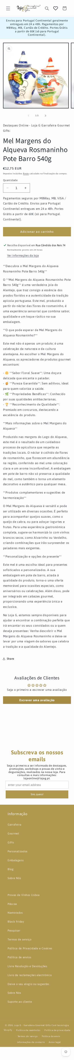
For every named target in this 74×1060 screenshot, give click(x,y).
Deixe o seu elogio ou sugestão (28, 984)
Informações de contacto (31, 1042)
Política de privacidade (57, 1030)
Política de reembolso (28, 1030)
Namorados (15, 912)
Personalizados (18, 851)
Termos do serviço (28, 1036)
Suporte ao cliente (20, 1001)
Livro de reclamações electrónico (30, 975)
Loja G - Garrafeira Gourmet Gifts (32, 1025)
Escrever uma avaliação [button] (37, 700)
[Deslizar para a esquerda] (28, 115)
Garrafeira (14, 824)
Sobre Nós (14, 878)
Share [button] (10, 658)
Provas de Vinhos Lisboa (24, 895)
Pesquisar (14, 930)
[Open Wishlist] (55, 8)
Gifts (11, 842)
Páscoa (12, 903)
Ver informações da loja (23, 255)
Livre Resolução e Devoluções (27, 966)
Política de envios (19, 957)
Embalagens (16, 860)
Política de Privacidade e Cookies (30, 948)
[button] (8, 8)
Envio (26, 173)
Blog (11, 869)
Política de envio (51, 1036)
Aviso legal (55, 1042)
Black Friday (16, 921)
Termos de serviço (19, 939)
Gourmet (13, 833)
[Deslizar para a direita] (45, 115)
